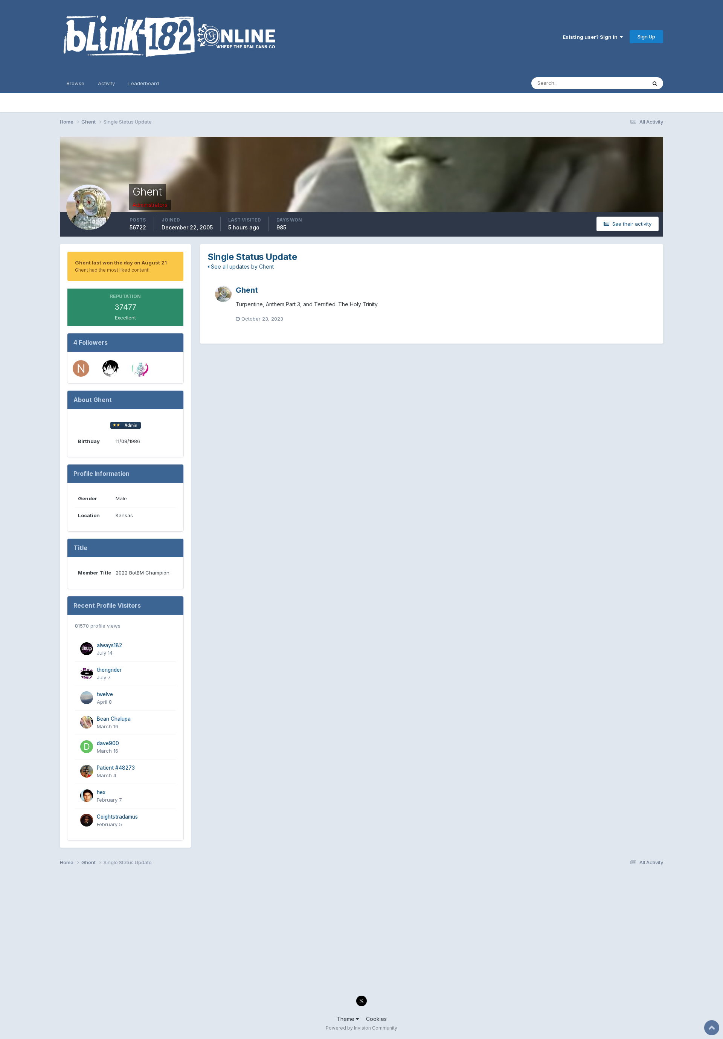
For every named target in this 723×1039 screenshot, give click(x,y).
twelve (105, 694)
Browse (75, 83)
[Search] (655, 83)
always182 (109, 645)
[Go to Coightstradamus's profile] (86, 820)
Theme (346, 1019)
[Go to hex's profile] (86, 795)
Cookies (376, 1019)
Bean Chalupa (114, 719)
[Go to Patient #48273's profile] (86, 771)
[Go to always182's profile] (86, 648)
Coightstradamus (117, 817)
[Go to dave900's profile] (86, 746)
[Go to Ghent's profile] (223, 294)
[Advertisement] (286, 933)
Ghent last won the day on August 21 (121, 263)
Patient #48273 (116, 768)
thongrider (109, 670)
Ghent (247, 290)
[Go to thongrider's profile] (86, 673)
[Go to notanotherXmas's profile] (81, 368)
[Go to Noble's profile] (110, 368)
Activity (106, 83)
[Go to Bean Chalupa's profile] (86, 722)
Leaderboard (143, 83)
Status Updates (619, 83)
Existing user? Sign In (591, 37)
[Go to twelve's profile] (86, 697)
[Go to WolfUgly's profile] (140, 368)
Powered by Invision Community (361, 1028)
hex (101, 792)
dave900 (108, 743)
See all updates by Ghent (241, 266)
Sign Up (646, 37)
